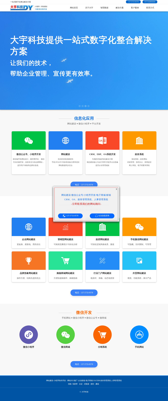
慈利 (92, 384)
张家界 (75, 384)
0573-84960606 (150, 2)
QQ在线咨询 (103, 216)
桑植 (97, 384)
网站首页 (74, 8)
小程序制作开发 (60, 380)
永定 (81, 384)
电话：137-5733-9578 (84, 185)
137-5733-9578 (133, 2)
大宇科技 (29, 8)
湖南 (69, 384)
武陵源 (86, 384)
